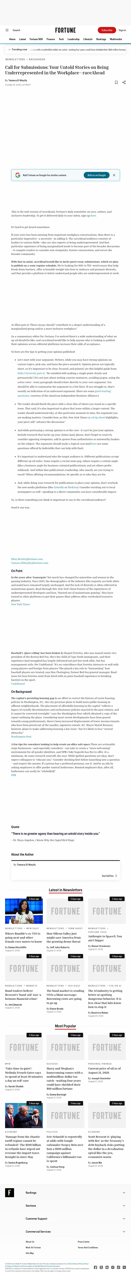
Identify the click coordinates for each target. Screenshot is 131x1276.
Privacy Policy (83, 1264)
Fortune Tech (97, 932)
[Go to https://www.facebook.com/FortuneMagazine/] (95, 1267)
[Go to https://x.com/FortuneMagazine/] (101, 1267)
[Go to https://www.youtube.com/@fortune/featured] (124, 1267)
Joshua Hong (57, 1167)
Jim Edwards (15, 1005)
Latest (22, 39)
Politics (52, 1132)
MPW (8, 1064)
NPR (13, 775)
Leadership (74, 39)
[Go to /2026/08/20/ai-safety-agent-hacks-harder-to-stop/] (107, 968)
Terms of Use (72, 1264)
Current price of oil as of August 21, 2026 (104, 1070)
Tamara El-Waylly (17, 80)
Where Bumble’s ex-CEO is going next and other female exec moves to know (23, 937)
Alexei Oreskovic (101, 946)
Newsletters (15, 59)
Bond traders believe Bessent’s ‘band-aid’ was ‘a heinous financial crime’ (23, 994)
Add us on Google (97, 175)
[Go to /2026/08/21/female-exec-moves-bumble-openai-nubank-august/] (24, 911)
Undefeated (18, 683)
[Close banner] (114, 175)
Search (16, 30)
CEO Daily (74, 986)
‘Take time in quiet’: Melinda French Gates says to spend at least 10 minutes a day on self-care (24, 1074)
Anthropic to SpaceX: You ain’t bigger (105, 938)
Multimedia (116, 39)
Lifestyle (87, 39)
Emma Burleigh (58, 1095)
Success (52, 1064)
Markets (32, 986)
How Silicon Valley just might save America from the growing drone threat (64, 937)
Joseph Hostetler (101, 1078)
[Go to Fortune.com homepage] (65, 30)
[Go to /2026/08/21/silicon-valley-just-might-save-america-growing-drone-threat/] (65, 911)
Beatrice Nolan (99, 1013)
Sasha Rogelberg (17, 1163)
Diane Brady (56, 1009)
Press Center (84, 1241)
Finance (51, 39)
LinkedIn (59, 487)
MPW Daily (32, 928)
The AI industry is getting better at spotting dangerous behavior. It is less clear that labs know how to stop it (105, 999)
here (93, 215)
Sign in (122, 30)
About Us (30, 1241)
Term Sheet (75, 928)
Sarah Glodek (15, 1086)
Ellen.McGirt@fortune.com (27, 559)
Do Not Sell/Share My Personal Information (46, 1266)
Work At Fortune (33, 1247)
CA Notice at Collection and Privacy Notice (18, 1266)
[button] (12, 39)
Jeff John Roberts (59, 947)
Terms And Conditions (88, 1247)
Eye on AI (115, 986)
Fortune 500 (36, 39)
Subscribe (107, 30)
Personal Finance (100, 1064)
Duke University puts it (31, 373)
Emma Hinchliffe (17, 947)
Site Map (30, 1253)
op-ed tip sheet (96, 417)
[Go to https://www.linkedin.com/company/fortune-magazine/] (107, 1267)
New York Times (20, 604)
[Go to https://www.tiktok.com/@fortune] (118, 1267)
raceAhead (37, 59)
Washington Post (21, 736)
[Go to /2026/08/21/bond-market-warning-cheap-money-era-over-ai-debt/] (65, 968)
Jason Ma (96, 1163)
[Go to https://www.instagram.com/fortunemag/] (112, 1267)
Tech (61, 39)
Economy (11, 1132)
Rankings (101, 39)
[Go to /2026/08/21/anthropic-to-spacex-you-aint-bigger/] (107, 911)
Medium (72, 487)
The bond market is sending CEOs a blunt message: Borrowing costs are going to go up (65, 997)
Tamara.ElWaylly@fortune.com (29, 562)
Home (12, 39)
